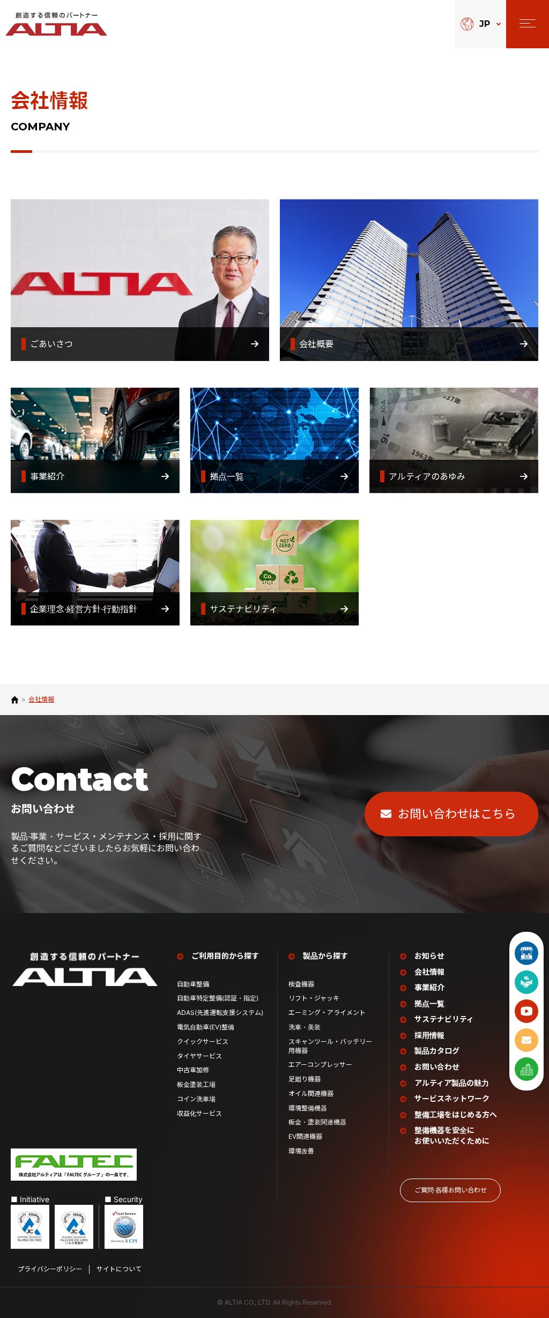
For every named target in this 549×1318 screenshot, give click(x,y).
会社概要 (297, 190)
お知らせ (429, 955)
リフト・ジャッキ (313, 998)
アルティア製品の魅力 (451, 1082)
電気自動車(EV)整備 (205, 1027)
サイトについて (119, 1269)
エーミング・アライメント (327, 1012)
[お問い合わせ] (526, 1040)
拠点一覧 (207, 379)
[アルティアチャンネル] (526, 1011)
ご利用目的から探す (225, 955)
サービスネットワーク (451, 1098)
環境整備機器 (307, 1108)
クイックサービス (202, 1041)
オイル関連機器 (310, 1093)
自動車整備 (193, 984)
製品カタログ (436, 1050)
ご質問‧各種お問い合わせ (450, 1190)
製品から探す (325, 955)
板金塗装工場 (196, 1084)
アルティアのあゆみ (407, 379)
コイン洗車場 (196, 1099)
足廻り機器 (304, 1079)
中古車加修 (193, 1070)
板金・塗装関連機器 (317, 1122)
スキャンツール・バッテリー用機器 (330, 1046)
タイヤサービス (199, 1056)
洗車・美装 (304, 1027)
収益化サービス (199, 1113)
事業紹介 (28, 379)
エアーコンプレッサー (320, 1065)
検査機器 (301, 984)
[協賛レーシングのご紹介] (526, 982)
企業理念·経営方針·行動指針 (64, 511)
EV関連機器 (305, 1136)
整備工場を (455, 1114)
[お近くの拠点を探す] (526, 1069)
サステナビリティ (224, 511)
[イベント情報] (526, 953)
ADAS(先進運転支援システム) (220, 1012)
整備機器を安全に (451, 1135)
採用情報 (429, 1035)
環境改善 (301, 1151)
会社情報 (429, 971)
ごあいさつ (32, 190)
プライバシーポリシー (50, 1269)
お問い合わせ (436, 1066)
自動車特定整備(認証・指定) (221, 998)
